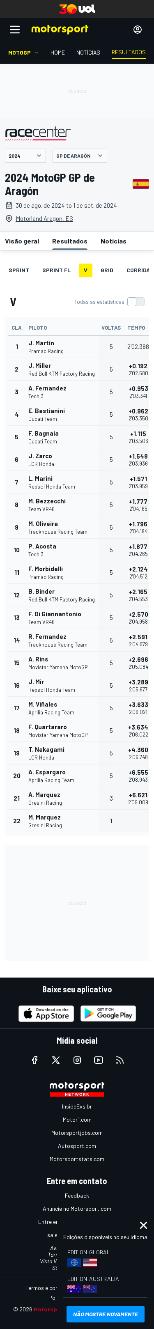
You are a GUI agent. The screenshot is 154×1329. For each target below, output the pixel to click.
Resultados (69, 241)
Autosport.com (77, 1145)
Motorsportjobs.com (77, 1132)
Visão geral (22, 241)
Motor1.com (77, 1119)
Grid (107, 269)
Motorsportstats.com (77, 1158)
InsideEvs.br (77, 1106)
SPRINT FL (56, 269)
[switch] (109, 302)
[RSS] (120, 1060)
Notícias (113, 241)
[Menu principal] (14, 29)
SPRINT (19, 269)
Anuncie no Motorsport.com (77, 1208)
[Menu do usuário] (137, 29)
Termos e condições (50, 1287)
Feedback (77, 1195)
